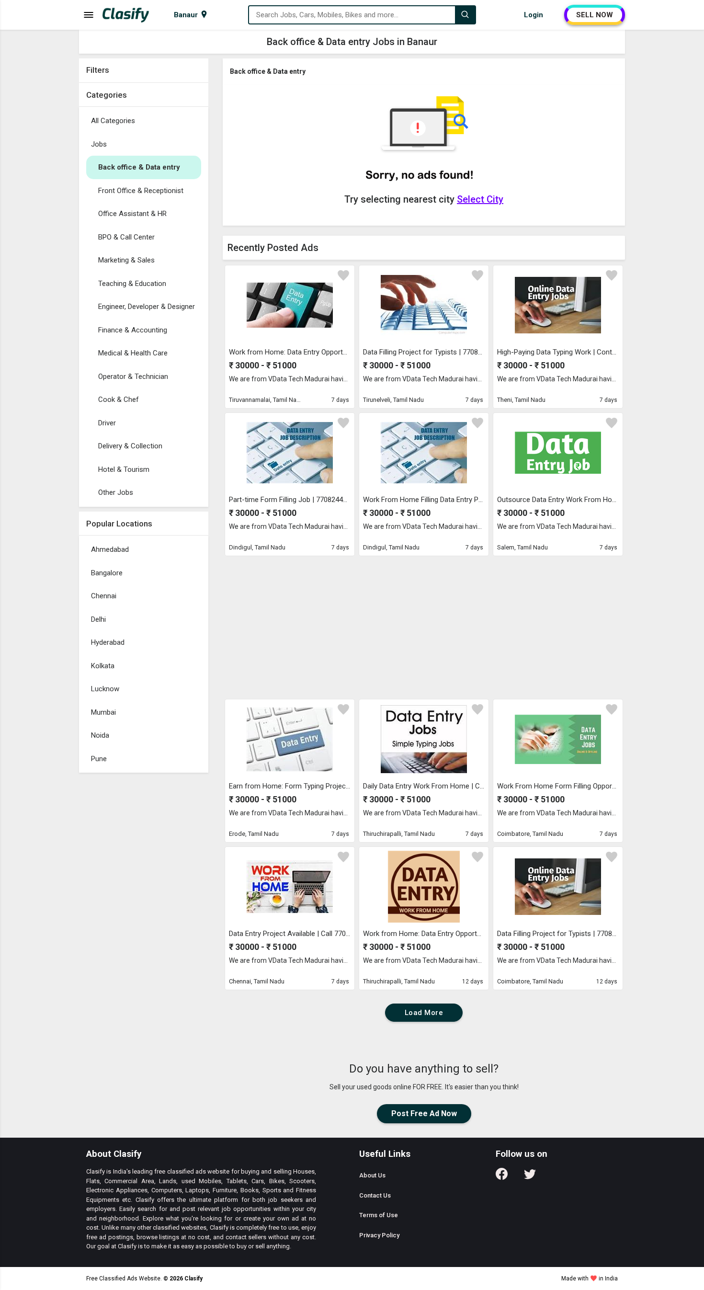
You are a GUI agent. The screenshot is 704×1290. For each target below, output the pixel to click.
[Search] (465, 14)
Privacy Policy (379, 1235)
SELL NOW (594, 15)
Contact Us (375, 1195)
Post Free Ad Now (424, 1113)
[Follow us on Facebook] (502, 1177)
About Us (372, 1175)
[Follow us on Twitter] (530, 1177)
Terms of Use (378, 1215)
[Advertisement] (143, 921)
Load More (424, 1012)
